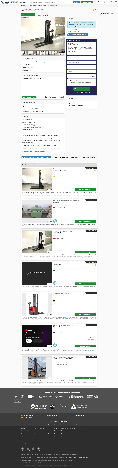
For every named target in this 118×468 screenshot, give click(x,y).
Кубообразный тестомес (82, 424)
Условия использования (63, 465)
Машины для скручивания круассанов (50, 424)
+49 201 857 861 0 (53, 415)
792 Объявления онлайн (73, 31)
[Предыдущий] (22, 36)
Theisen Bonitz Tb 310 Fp (67, 424)
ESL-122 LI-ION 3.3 (31, 67)
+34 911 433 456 (28, 417)
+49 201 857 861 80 (79, 415)
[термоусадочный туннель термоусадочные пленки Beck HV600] (37, 211)
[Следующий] (63, 36)
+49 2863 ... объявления (76, 103)
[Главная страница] (21, 5)
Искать (77, 2)
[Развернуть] (59, 197)
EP (32, 64)
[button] (116, 2)
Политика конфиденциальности (82, 92)
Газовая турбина (34, 424)
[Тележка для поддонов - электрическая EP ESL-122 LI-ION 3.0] (37, 179)
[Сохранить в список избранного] (93, 10)
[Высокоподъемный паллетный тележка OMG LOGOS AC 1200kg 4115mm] (37, 368)
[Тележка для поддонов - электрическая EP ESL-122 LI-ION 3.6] (37, 242)
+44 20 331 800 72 (28, 415)
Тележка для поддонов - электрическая (46, 62)
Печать (55, 157)
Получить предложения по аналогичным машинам (80, 83)
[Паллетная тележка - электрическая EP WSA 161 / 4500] (37, 304)
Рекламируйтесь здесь (107, 13)
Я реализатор (73, 80)
